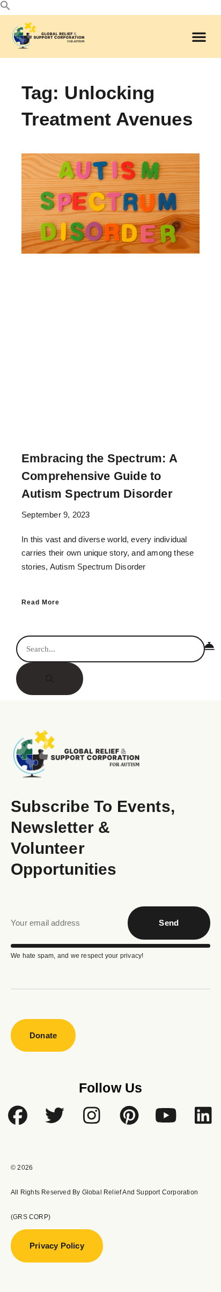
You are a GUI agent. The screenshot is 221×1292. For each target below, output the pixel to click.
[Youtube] (166, 1115)
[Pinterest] (129, 1115)
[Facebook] (17, 1115)
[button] (5, 7)
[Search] (49, 679)
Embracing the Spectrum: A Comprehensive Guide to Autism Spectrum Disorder (99, 476)
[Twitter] (54, 1115)
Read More (40, 602)
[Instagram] (91, 1115)
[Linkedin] (203, 1115)
